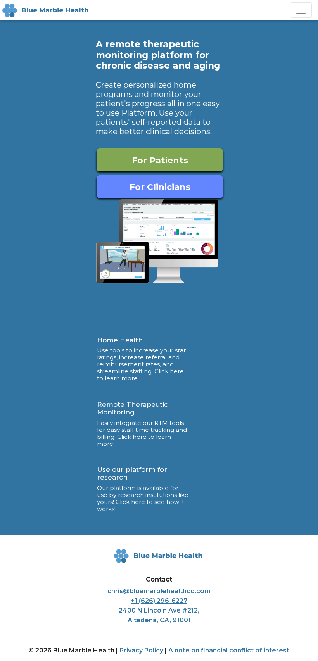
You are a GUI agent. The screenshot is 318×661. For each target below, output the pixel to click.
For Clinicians (160, 187)
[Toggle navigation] (301, 10)
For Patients (160, 160)
